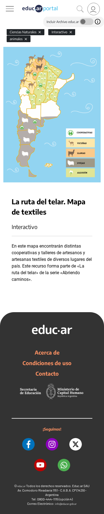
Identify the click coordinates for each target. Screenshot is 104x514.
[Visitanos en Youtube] (40, 465)
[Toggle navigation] (5, 3)
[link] (93, 9)
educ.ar (21, 486)
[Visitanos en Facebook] (28, 444)
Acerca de (47, 352)
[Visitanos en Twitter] (75, 444)
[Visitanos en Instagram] (52, 444)
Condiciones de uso (47, 363)
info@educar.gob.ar (66, 503)
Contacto (47, 373)
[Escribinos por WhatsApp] (64, 465)
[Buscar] (80, 9)
